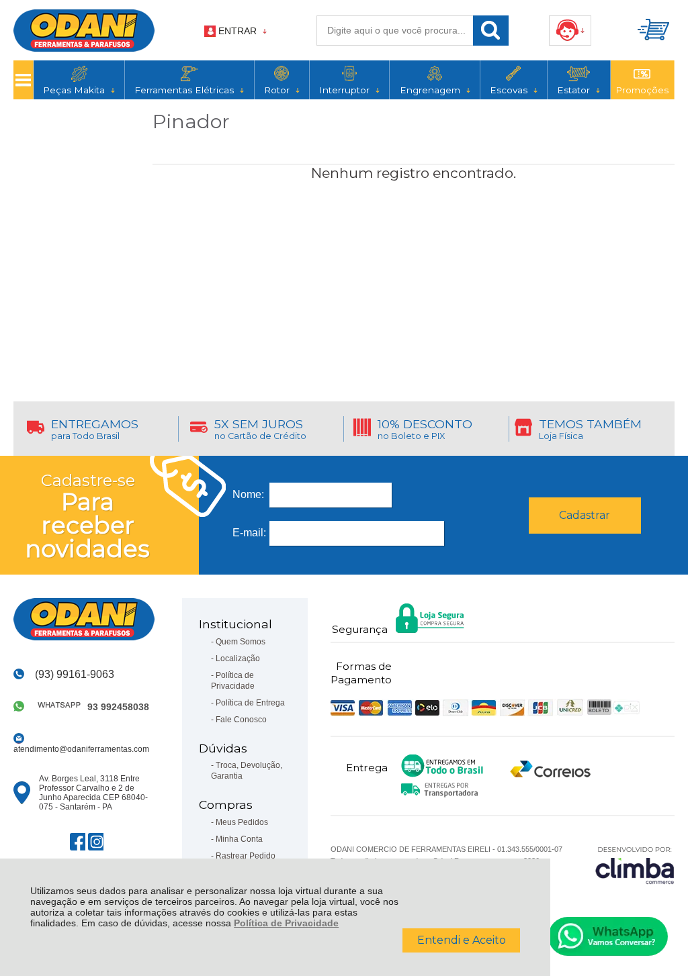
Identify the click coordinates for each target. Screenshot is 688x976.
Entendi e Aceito (461, 940)
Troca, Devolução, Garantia (246, 771)
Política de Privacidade (286, 923)
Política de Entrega (250, 702)
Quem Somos (240, 641)
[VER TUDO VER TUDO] (22, 79)
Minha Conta (239, 839)
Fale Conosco (241, 719)
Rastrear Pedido (245, 856)
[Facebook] (77, 842)
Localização (238, 658)
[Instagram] (95, 842)
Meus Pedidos (242, 822)
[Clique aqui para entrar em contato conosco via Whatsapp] (608, 936)
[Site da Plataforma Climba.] (635, 865)
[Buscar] (491, 30)
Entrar (237, 31)
